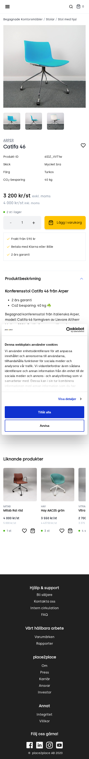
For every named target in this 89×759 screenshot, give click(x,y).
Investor (44, 692)
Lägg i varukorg (69, 223)
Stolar (50, 19)
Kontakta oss (44, 601)
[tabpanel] (44, 66)
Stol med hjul (67, 19)
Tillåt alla (44, 412)
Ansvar (44, 686)
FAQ (44, 615)
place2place (44, 657)
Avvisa (44, 425)
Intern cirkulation (44, 608)
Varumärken (44, 637)
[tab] (11, 121)
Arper (8, 140)
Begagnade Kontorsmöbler (23, 19)
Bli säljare (44, 595)
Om (44, 666)
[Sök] (71, 7)
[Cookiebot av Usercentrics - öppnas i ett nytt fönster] (66, 330)
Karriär (44, 679)
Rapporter (44, 644)
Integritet (44, 714)
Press (44, 672)
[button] (80, 7)
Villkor (44, 721)
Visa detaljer (67, 399)
